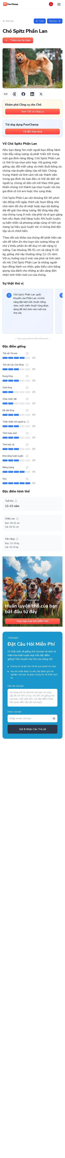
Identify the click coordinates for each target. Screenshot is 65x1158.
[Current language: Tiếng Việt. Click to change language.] (51, 4)
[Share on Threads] (14, 94)
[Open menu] (59, 4)
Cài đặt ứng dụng (32, 131)
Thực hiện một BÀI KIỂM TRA (32, 621)
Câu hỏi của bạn (16, 685)
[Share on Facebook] (23, 94)
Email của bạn (14, 711)
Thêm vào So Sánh (20, 40)
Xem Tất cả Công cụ (32, 111)
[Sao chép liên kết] (6, 94)
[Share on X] (41, 94)
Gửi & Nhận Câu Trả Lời (32, 729)
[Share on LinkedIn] (32, 94)
